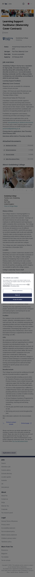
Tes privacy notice (15, 285)
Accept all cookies (17, 299)
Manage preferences (17, 290)
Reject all (17, 295)
